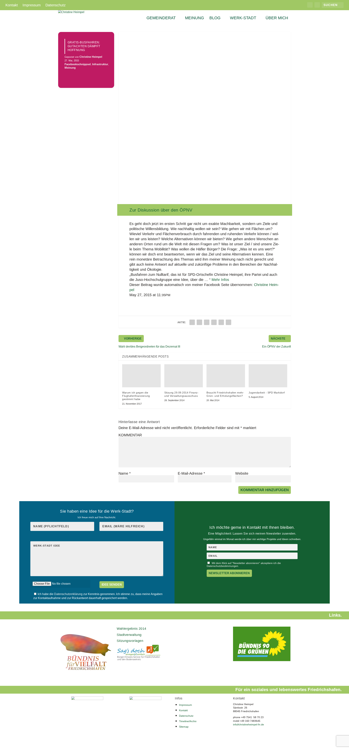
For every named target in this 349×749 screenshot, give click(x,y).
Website (241, 473)
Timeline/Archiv (187, 721)
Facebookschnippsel (78, 64)
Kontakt (11, 5)
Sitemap (183, 726)
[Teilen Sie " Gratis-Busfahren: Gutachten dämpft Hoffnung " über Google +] (206, 322)
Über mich (277, 18)
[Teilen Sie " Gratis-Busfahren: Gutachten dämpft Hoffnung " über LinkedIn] (214, 322)
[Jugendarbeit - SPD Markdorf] (268, 375)
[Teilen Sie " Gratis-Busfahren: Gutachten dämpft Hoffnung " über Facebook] (192, 322)
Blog (214, 18)
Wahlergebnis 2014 (131, 628)
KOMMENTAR (130, 435)
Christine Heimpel (90, 56)
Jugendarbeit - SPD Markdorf (267, 392)
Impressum (32, 5)
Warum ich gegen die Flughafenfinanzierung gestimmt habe (136, 396)
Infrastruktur (100, 64)
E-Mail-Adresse (191, 473)
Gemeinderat (161, 18)
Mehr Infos (220, 280)
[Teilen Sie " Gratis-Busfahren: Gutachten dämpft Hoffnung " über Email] (221, 322)
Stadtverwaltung (129, 635)
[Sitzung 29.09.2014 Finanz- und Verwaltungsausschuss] (183, 375)
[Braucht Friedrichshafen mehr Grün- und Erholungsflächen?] (225, 375)
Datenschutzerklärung (68, 594)
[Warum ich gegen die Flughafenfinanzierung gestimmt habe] (141, 375)
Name (125, 473)
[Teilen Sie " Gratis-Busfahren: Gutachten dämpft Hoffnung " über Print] (228, 322)
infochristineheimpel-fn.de (248, 724)
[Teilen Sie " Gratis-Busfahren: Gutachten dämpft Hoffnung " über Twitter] (199, 322)
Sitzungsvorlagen (130, 641)
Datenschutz (55, 5)
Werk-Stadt (243, 18)
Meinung (194, 18)
